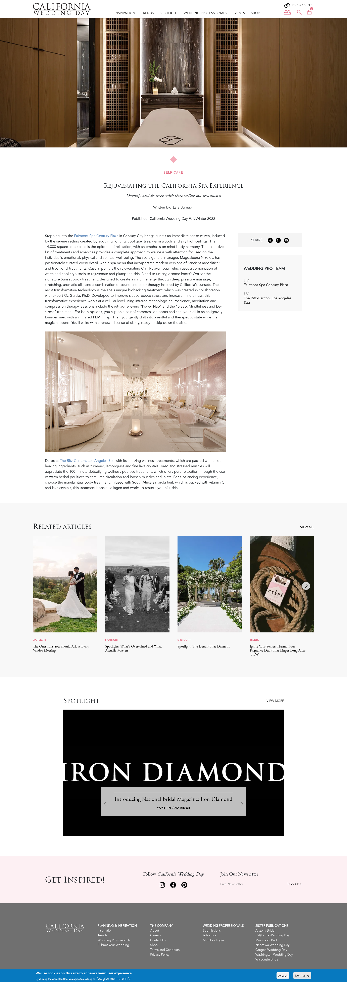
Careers (155, 935)
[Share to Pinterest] (278, 240)
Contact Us (158, 940)
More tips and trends (174, 808)
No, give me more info (114, 978)
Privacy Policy (159, 954)
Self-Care (173, 172)
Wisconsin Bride (266, 959)
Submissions (212, 930)
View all (307, 527)
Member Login (213, 940)
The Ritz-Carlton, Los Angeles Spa (87, 460)
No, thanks (302, 975)
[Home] (62, 9)
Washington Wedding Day (274, 954)
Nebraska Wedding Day (272, 945)
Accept (282, 975)
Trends (147, 13)
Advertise (209, 935)
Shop (255, 13)
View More (275, 701)
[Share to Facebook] (270, 240)
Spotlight (169, 13)
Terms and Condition (165, 949)
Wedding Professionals (205, 13)
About (154, 930)
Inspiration (125, 13)
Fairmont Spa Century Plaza (96, 236)
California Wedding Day (272, 935)
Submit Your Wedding (113, 945)
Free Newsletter (231, 884)
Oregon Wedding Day (271, 949)
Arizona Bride (265, 930)
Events (239, 13)
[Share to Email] (286, 240)
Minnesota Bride (267, 940)
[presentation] (41, 586)
